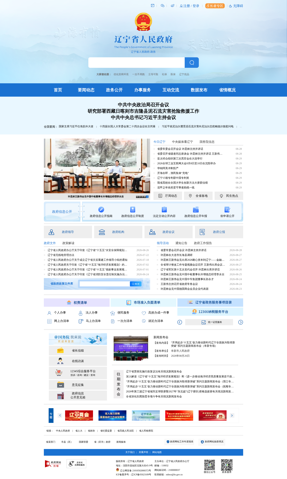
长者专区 (216, 6)
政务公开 (114, 90)
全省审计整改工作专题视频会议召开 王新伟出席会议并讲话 (193, 264)
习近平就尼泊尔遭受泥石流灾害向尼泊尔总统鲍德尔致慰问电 (198, 126)
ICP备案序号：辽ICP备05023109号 (133, 474)
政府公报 (219, 232)
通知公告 (181, 243)
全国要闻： (51, 126)
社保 (164, 74)
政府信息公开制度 (132, 216)
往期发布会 (118, 384)
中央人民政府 (63, 431)
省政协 (91, 431)
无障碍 (238, 6)
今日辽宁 (159, 141)
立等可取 (153, 74)
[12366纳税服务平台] (210, 312)
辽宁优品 (184, 74)
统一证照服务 (215, 322)
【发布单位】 (161, 350)
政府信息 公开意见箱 (77, 395)
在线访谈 (78, 361)
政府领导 (68, 232)
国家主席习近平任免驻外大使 (76, 126)
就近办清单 (155, 321)
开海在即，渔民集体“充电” (173, 173)
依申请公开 (227, 216)
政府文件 (50, 243)
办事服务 (142, 90)
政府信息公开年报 (196, 216)
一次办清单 (124, 321)
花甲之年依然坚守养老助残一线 (175, 187)
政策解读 (68, 243)
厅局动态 (171, 195)
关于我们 (130, 452)
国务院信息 (207, 141)
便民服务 (123, 312)
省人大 (78, 431)
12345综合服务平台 (83, 373)
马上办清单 (93, 321)
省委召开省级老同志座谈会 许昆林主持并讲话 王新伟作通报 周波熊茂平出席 (191, 153)
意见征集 (78, 385)
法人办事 (92, 312)
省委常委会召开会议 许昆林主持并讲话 (180, 148)
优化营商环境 (121, 74)
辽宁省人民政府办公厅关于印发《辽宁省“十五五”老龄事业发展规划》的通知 (89, 269)
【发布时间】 (161, 355)
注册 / (188, 6)
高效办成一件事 (158, 312)
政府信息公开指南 (101, 216)
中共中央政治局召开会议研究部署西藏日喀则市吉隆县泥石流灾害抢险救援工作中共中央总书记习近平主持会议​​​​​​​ (143, 111)
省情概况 (227, 90)
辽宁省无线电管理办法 (61, 255)
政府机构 (118, 232)
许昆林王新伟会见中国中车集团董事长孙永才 (187, 279)
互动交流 (171, 90)
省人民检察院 (146, 431)
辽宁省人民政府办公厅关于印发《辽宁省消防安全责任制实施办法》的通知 (89, 274)
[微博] (172, 5)
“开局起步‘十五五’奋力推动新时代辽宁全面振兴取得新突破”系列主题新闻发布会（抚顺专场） (180, 386)
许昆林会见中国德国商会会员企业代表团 (184, 288)
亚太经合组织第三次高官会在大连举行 (179, 158)
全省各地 (202, 195)
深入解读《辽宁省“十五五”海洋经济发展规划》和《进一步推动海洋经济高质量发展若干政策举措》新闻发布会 (180, 376)
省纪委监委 (106, 431)
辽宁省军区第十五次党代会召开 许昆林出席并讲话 (190, 269)
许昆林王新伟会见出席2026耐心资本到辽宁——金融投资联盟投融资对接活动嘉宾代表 (193, 259)
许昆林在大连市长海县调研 (176, 255)
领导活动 (163, 243)
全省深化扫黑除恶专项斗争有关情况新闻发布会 (154, 396)
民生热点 (232, 195)
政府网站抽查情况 (214, 441)
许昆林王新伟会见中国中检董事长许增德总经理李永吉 (96, 196)
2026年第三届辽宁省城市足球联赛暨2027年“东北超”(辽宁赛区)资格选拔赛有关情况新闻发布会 (180, 391)
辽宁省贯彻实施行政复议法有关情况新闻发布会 (154, 371)
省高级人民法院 (125, 431)
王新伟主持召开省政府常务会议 (179, 284)
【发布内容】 (161, 342)
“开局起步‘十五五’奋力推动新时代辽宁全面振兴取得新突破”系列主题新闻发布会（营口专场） (180, 381)
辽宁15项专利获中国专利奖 (173, 177)
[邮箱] (152, 5)
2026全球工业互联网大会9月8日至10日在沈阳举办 (186, 163)
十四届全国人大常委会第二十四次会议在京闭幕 (127, 126)
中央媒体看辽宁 (182, 141)
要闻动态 (86, 90)
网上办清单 (61, 321)
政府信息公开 (62, 211)
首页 (58, 90)
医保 (173, 74)
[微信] (162, 5)
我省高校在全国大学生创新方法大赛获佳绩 (182, 182)
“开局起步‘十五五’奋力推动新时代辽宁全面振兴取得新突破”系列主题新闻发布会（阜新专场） (203, 344)
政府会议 (169, 232)
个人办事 (60, 312)
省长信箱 (78, 350)
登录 (196, 6)
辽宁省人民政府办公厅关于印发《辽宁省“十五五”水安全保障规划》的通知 (89, 250)
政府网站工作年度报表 (181, 441)
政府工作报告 (203, 243)
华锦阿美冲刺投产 (168, 168)
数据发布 (199, 90)
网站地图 (157, 452)
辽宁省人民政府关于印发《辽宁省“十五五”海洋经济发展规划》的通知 (89, 264)
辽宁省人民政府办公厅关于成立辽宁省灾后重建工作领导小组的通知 (87, 259)
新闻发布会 (160, 337)
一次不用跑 (138, 74)
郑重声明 (143, 452)
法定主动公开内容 (164, 216)
